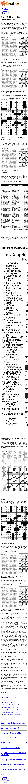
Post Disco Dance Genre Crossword (14, 743)
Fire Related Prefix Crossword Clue (11, 704)
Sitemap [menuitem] (5, 13)
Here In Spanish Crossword (9, 697)
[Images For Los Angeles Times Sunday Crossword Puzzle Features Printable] (14, 471)
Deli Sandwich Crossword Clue (10, 712)
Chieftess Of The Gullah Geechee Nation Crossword (15, 695)
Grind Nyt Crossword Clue (10, 748)
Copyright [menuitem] (5, 9)
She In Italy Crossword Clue (11, 733)
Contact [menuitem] (5, 8)
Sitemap (5, 782)
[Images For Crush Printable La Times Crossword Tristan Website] (14, 207)
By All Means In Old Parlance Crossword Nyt (13, 700)
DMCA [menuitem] (5, 11)
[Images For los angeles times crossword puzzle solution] (14, 47)
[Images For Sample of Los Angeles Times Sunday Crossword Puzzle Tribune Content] (14, 596)
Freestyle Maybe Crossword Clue (13, 769)
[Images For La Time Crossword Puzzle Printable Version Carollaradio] (14, 158)
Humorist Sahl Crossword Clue (12, 764)
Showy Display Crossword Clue (10, 707)
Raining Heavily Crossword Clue (13, 723)
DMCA (5, 779)
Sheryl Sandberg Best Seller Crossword (12, 714)
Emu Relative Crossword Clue (10, 702)
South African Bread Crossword (10, 717)
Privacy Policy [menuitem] (6, 12)
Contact (5, 777)
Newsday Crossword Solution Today (14, 760)
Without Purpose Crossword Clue (11, 709)
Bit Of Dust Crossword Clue (11, 728)
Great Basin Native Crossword (12, 738)
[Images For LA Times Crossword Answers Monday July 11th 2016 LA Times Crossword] (14, 118)
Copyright (5, 778)
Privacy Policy (6, 780)
